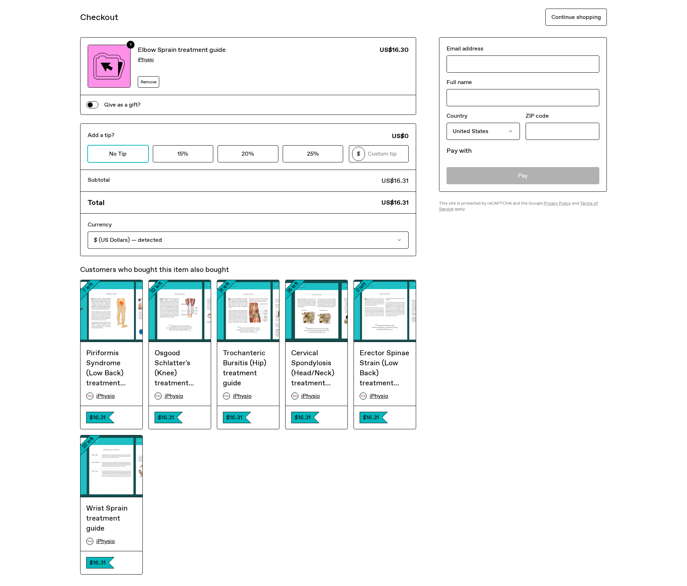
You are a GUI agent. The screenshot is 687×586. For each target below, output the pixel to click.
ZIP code (537, 115)
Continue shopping (576, 17)
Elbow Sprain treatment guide (182, 50)
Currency (100, 224)
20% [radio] (248, 153)
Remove (148, 81)
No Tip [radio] (118, 153)
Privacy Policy (557, 203)
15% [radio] (182, 153)
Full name (459, 82)
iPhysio (146, 60)
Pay (523, 175)
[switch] (92, 104)
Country (457, 115)
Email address (465, 48)
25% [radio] (313, 153)
